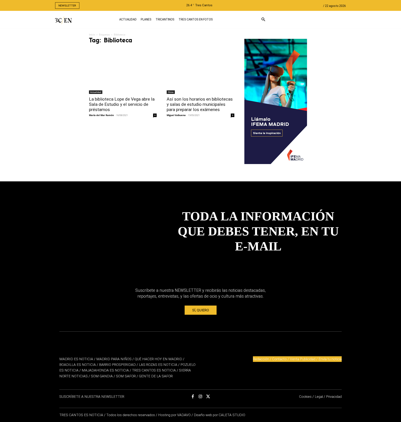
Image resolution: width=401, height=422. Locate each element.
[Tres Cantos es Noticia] (56, 20)
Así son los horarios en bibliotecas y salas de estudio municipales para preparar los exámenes (200, 104)
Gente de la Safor (156, 376)
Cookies (305, 396)
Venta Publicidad (303, 359)
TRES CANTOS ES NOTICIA (81, 415)
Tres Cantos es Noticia (154, 370)
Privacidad (334, 396)
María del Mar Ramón (101, 115)
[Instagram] (200, 396)
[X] (208, 396)
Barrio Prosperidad (118, 365)
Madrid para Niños (114, 359)
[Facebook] (192, 396)
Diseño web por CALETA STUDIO (219, 415)
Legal (319, 396)
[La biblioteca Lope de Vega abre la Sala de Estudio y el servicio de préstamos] (123, 71)
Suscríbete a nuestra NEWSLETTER (91, 396)
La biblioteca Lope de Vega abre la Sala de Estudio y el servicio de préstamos (122, 104)
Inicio (92, 34)
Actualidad (95, 92)
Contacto (279, 359)
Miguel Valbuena (176, 115)
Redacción (261, 359)
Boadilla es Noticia (77, 365)
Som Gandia (102, 376)
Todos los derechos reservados (131, 415)
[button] (268, 20)
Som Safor (126, 376)
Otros (171, 92)
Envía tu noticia (330, 359)
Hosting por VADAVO (174, 415)
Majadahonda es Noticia (105, 370)
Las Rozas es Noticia (158, 365)
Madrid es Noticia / (77, 359)
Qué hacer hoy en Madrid (158, 359)
